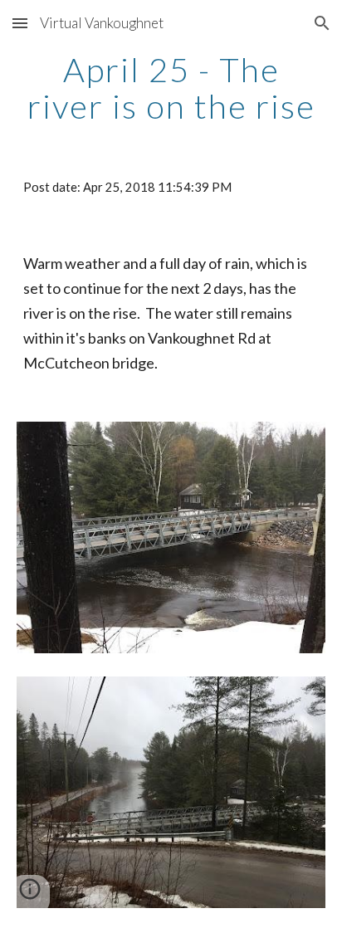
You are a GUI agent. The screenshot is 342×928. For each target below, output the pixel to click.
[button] (20, 23)
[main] (171, 88)
